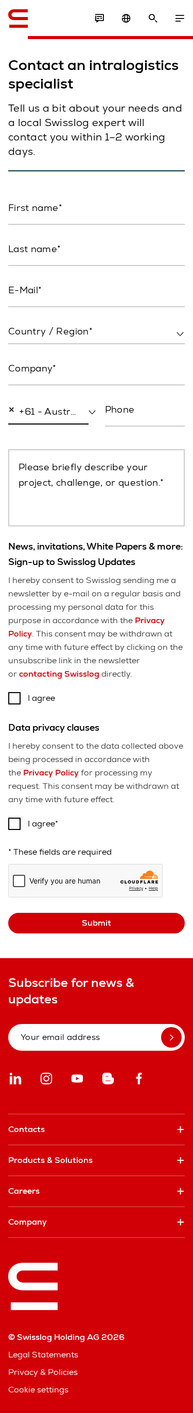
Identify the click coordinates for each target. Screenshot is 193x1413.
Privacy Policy (51, 772)
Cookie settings (38, 1389)
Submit (96, 922)
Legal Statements (43, 1354)
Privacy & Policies (43, 1372)
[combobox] (96, 332)
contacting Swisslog (59, 673)
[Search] (153, 18)
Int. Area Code (32, 433)
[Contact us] (99, 18)
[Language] (126, 18)
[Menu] (179, 18)
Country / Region (39, 353)
